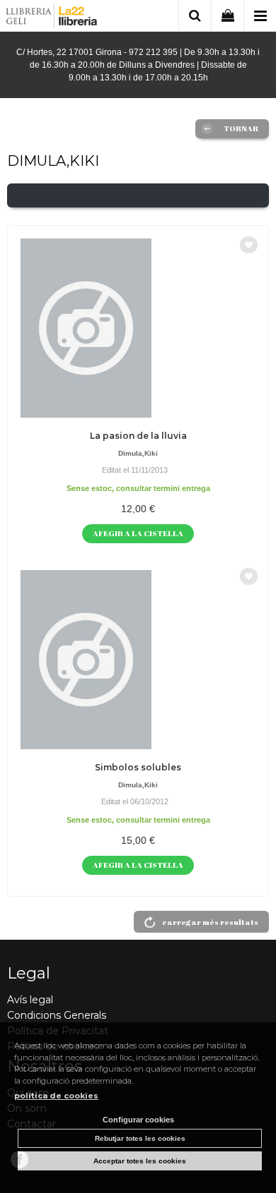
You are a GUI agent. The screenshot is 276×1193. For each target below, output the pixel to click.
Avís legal (30, 999)
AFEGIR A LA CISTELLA (138, 533)
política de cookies (56, 1096)
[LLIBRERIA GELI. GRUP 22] (52, 18)
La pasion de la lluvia (138, 435)
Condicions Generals (56, 1015)
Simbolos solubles (138, 767)
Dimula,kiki (138, 453)
